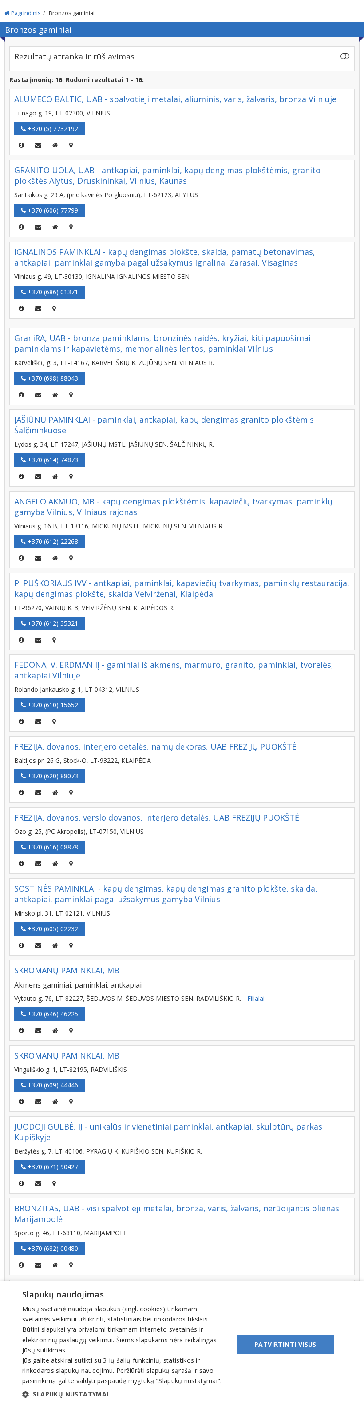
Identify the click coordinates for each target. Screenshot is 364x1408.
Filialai (256, 998)
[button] (124, 1394)
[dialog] (182, 1344)
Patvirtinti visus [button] (285, 1344)
